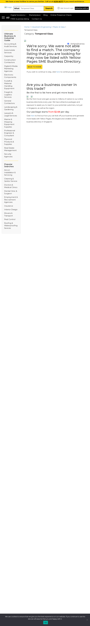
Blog (45, 15)
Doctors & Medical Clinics (10, 186)
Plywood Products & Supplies (9, 141)
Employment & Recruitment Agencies (11, 199)
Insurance (8, 206)
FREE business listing (20, 19)
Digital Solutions (18, 15)
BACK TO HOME (34, 67)
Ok (45, 622)
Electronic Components (10, 76)
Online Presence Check (60, 15)
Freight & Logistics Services (8, 94)
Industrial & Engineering (41, 27)
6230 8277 (58, 1)
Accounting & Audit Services (10, 45)
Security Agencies (8, 155)
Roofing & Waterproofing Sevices (10, 225)
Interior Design (10, 209)
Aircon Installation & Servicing (10, 172)
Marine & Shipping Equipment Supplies (9, 123)
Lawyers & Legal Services (10, 114)
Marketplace (35, 15)
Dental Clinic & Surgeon (10, 192)
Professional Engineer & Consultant (9, 133)
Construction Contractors (10, 61)
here (58, 72)
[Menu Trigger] (5, 18)
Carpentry (8, 56)
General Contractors (9, 102)
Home (27, 27)
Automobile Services (9, 51)
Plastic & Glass (59, 27)
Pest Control (9, 219)
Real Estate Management (10, 149)
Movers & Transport (8, 214)
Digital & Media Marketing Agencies (10, 68)
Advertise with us (81, 8)
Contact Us (37, 19)
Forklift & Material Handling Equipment (9, 85)
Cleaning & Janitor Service (10, 180)
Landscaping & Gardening (10, 108)
